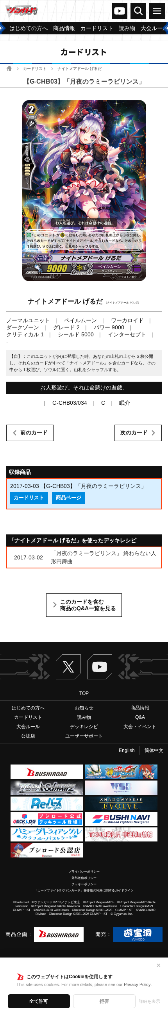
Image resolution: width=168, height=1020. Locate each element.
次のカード (134, 432)
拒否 (104, 1001)
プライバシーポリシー (84, 872)
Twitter (68, 666)
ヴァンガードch (119, 11)
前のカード (34, 432)
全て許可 (38, 1001)
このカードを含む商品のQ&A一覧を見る (88, 605)
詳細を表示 (149, 1001)
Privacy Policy (137, 984)
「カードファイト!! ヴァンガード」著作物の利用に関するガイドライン (84, 890)
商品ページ (68, 497)
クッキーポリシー (84, 884)
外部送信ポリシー (84, 878)
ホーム (9, 68)
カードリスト (34, 68)
